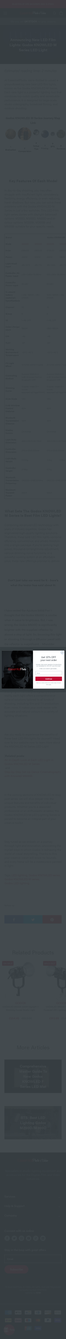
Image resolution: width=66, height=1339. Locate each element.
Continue (48, 679)
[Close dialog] (62, 652)
